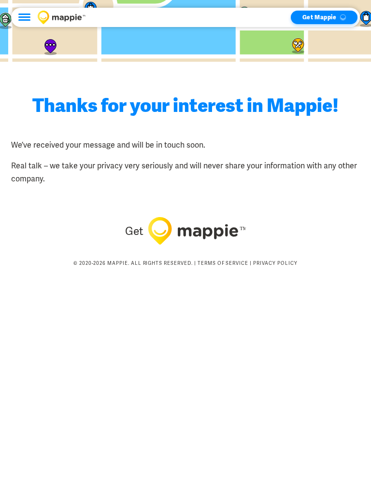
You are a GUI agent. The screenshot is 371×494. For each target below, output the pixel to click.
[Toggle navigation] (24, 17)
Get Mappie (319, 17)
